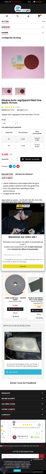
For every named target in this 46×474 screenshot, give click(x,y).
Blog (29, 2)
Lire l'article (12, 372)
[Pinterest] (18, 166)
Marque (20, 110)
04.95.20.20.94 (17, 2)
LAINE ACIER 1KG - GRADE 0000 (15, 299)
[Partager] (10, 166)
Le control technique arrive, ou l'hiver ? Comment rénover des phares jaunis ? (23, 365)
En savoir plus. (24, 467)
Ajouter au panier (31, 159)
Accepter (17, 470)
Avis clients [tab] (7, 178)
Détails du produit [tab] (24, 174)
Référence (5, 110)
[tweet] (14, 166)
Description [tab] (7, 174)
